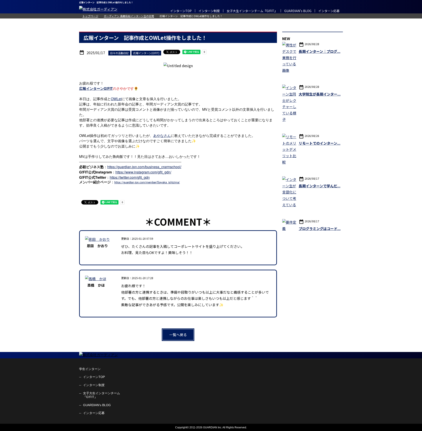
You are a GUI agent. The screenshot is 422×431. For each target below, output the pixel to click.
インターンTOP (181, 11)
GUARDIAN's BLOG (297, 11)
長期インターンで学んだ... (319, 185)
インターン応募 (329, 11)
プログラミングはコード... (320, 228)
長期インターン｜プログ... (319, 51)
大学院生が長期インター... (320, 94)
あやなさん (162, 135)
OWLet (116, 98)
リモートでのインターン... (319, 143)
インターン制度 (209, 11)
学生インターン (90, 369)
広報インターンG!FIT (96, 88)
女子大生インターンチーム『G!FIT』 (252, 11)
